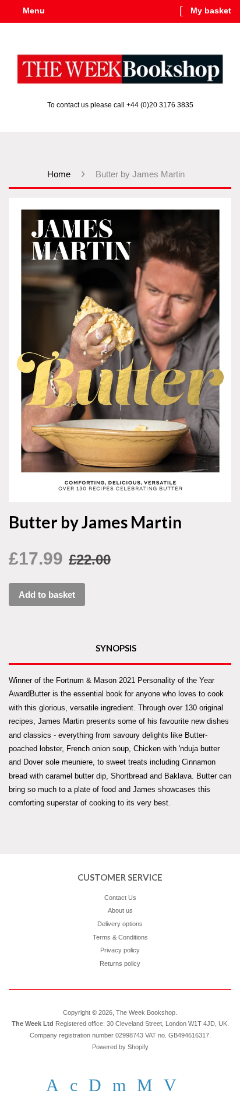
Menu (32, 10)
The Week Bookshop (145, 1012)
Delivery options (120, 923)
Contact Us (120, 897)
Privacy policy (120, 950)
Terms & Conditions (120, 937)
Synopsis (116, 648)
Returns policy (120, 963)
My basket (209, 10)
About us (120, 910)
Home (58, 174)
